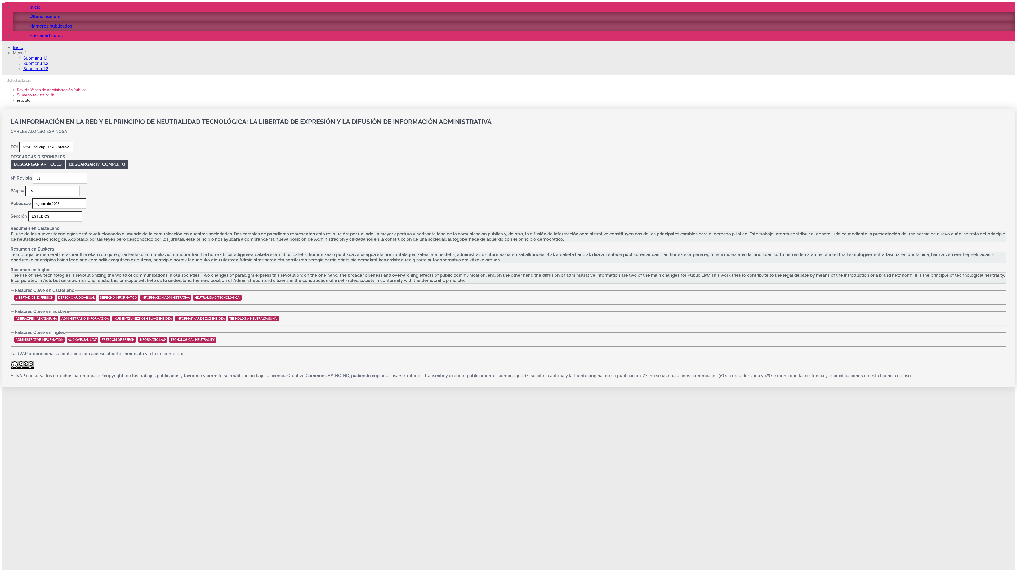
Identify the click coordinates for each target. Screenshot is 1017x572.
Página (18, 190)
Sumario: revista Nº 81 (36, 95)
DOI (15, 146)
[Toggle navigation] (3, 2)
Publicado (21, 203)
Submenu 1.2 (35, 63)
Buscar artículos (46, 35)
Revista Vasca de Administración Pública (52, 89)
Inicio (35, 7)
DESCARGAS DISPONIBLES (38, 156)
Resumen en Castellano (35, 228)
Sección (19, 216)
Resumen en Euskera (32, 249)
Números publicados (51, 26)
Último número (45, 16)
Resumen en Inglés (30, 269)
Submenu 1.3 (35, 68)
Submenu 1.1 (35, 58)
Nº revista (22, 178)
